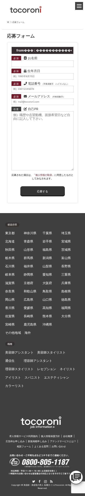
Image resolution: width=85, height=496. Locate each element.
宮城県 (66, 241)
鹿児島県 (30, 324)
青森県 (28, 241)
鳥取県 (47, 291)
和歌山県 (30, 291)
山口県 (47, 299)
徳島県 (66, 299)
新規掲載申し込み (37, 441)
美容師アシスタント (19, 352)
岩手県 (47, 241)
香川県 (10, 308)
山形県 (28, 250)
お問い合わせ (59, 446)
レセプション (46, 369)
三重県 (66, 274)
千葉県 (47, 233)
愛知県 (47, 274)
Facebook (39, 481)
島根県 (66, 291)
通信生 (10, 361)
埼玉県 (66, 233)
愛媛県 (28, 308)
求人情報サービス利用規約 (23, 436)
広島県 (28, 299)
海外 (28, 333)
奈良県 (10, 291)
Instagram (45, 481)
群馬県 (28, 258)
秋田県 (10, 250)
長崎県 (28, 316)
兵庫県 (66, 283)
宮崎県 (10, 324)
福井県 (28, 266)
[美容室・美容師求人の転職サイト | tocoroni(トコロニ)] (25, 9)
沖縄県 (47, 324)
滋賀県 (10, 283)
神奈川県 (30, 233)
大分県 (66, 316)
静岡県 (28, 274)
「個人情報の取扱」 (43, 174)
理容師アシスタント (38, 361)
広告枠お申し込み (15, 441)
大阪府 (47, 283)
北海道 (10, 241)
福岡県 (66, 308)
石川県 (10, 266)
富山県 (66, 258)
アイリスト (13, 377)
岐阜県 (10, 274)
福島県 (47, 250)
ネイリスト (68, 369)
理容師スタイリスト (19, 369)
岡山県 (10, 299)
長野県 (66, 266)
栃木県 (10, 258)
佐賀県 (10, 316)
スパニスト (32, 377)
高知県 (47, 308)
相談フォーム (24, 446)
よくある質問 (41, 446)
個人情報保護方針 (50, 436)
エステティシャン (56, 377)
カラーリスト (14, 386)
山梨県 (47, 266)
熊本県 (47, 316)
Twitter (33, 481)
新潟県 (47, 258)
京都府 (28, 283)
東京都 (10, 233)
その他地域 (13, 333)
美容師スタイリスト (51, 352)
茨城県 (66, 250)
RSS (51, 481)
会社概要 (68, 436)
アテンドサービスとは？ (63, 441)
